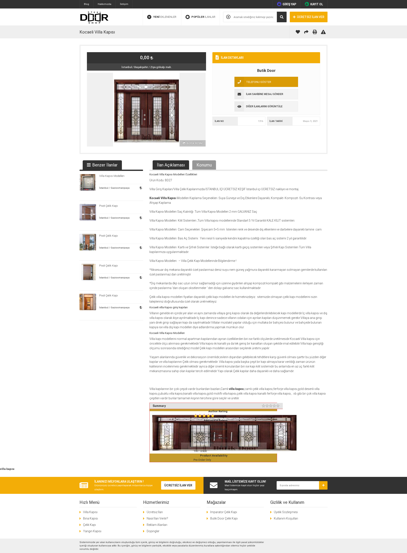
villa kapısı (156, 318)
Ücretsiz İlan (155, 512)
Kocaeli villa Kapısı (160, 307)
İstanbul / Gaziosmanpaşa (114, 188)
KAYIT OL (316, 4)
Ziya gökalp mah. (161, 67)
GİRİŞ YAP (289, 4)
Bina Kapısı (90, 518)
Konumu (204, 165)
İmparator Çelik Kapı (223, 512)
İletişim (124, 4)
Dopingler (153, 531)
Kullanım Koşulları (286, 518)
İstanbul (126, 67)
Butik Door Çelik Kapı (224, 518)
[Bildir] (323, 32)
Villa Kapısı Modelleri (172, 333)
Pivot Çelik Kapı (108, 205)
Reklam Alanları (157, 524)
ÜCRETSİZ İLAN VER (310, 17)
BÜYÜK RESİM (194, 143)
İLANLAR (203, 16)
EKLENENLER (164, 16)
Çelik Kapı (89, 524)
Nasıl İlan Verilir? (157, 518)
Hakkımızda (104, 4)
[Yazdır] (315, 32)
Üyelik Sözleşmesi (286, 512)
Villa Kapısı (90, 512)
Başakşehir (141, 67)
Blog (86, 4)
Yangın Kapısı (92, 531)
